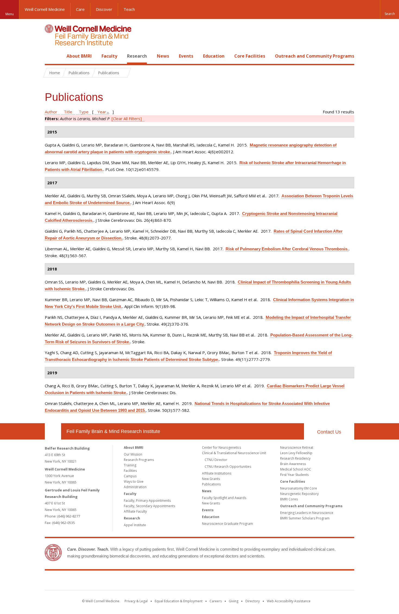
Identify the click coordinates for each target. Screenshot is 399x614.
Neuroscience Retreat (296, 447)
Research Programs (139, 459)
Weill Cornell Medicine (45, 9)
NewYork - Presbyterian (245, 581)
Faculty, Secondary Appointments (149, 506)
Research (137, 56)
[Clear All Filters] (127, 118)
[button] (389, 9)
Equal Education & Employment (178, 601)
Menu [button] (9, 14)
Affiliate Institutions (216, 473)
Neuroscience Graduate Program (227, 523)
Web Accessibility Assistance (289, 601)
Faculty (109, 56)
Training (130, 465)
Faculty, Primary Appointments (147, 500)
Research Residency (295, 458)
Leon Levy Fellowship (296, 453)
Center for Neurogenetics (221, 447)
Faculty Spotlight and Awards (224, 497)
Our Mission (133, 454)
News (163, 56)
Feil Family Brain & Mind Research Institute (113, 431)
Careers (216, 601)
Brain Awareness (293, 464)
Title (68, 111)
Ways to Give (134, 481)
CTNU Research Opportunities (228, 466)
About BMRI (79, 56)
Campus (130, 476)
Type (83, 111)
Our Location (53, 431)
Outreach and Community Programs (314, 56)
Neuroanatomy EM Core (298, 488)
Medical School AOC (295, 469)
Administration (135, 487)
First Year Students (294, 474)
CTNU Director (216, 459)
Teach (129, 9)
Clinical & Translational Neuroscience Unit (234, 453)
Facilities (130, 470)
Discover (104, 9)
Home (50, 56)
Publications (211, 484)
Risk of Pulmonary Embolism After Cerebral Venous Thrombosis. (287, 249)
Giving (233, 601)
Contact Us (329, 432)
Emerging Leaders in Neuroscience (306, 512)
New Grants (211, 478)
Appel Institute (135, 525)
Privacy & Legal (136, 601)
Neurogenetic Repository (299, 493)
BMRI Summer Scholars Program (305, 518)
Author (51, 111)
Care (80, 9)
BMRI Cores (289, 499)
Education (213, 56)
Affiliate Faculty (135, 511)
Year (101, 111)
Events (186, 56)
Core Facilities (249, 56)
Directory (252, 601)
